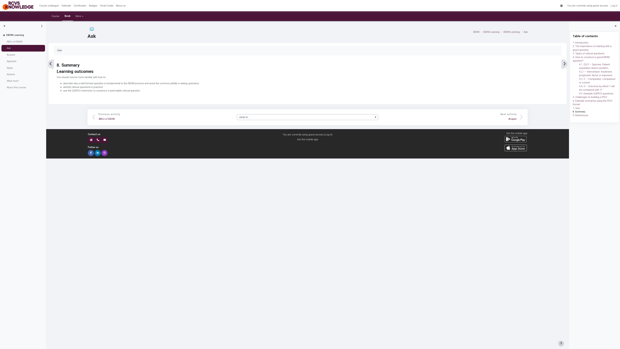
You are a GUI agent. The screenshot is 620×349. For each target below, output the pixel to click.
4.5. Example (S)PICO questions (596, 93)
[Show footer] (561, 343)
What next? (13, 80)
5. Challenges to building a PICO (590, 97)
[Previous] (51, 64)
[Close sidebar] (615, 26)
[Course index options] (42, 26)
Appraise (11, 61)
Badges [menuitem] (93, 5)
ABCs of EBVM (14, 41)
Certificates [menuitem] (80, 5)
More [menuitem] (78, 16)
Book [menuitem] (67, 16)
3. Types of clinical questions (588, 53)
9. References (580, 115)
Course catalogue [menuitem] (49, 5)
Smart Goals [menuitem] (106, 5)
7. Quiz (576, 108)
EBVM (476, 32)
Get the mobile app (307, 139)
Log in (614, 5)
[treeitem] (23, 61)
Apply (10, 67)
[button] (561, 5)
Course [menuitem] (55, 16)
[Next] (564, 64)
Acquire (11, 54)
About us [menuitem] (121, 5)
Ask (9, 48)
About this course (16, 87)
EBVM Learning (15, 35)
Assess (11, 74)
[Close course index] (4, 26)
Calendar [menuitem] (66, 5)
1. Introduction (580, 42)
